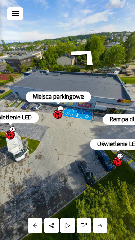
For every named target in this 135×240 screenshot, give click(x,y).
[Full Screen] (84, 225)
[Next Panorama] (100, 225)
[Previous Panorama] (35, 225)
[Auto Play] (67, 225)
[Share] (51, 225)
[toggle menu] (15, 13)
